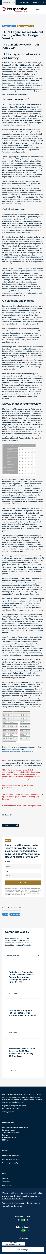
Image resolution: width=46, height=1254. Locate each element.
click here (7, 894)
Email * (7, 871)
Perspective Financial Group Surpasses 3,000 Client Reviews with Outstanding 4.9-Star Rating (22, 1052)
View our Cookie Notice (12, 1198)
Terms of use (7, 1182)
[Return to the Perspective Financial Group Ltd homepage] (14, 9)
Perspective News (9, 26)
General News (15, 914)
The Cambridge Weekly (25, 26)
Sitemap (5, 1178)
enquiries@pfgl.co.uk (14, 1163)
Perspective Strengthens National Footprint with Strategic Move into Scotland (22, 1012)
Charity (5, 914)
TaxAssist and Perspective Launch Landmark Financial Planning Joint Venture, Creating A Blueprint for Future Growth (21, 977)
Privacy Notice (7, 1185)
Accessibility (9, 2)
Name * (7, 862)
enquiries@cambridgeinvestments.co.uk (18, 751)
